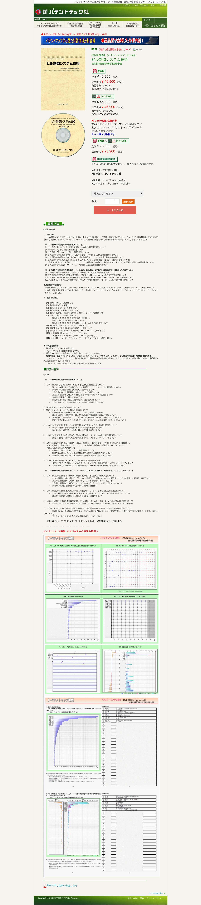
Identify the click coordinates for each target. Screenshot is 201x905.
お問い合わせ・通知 (136, 898)
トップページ (128, 5)
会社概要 (163, 5)
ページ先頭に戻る (156, 893)
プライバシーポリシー (149, 5)
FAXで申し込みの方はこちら (62, 885)
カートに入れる (115, 210)
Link (136, 5)
